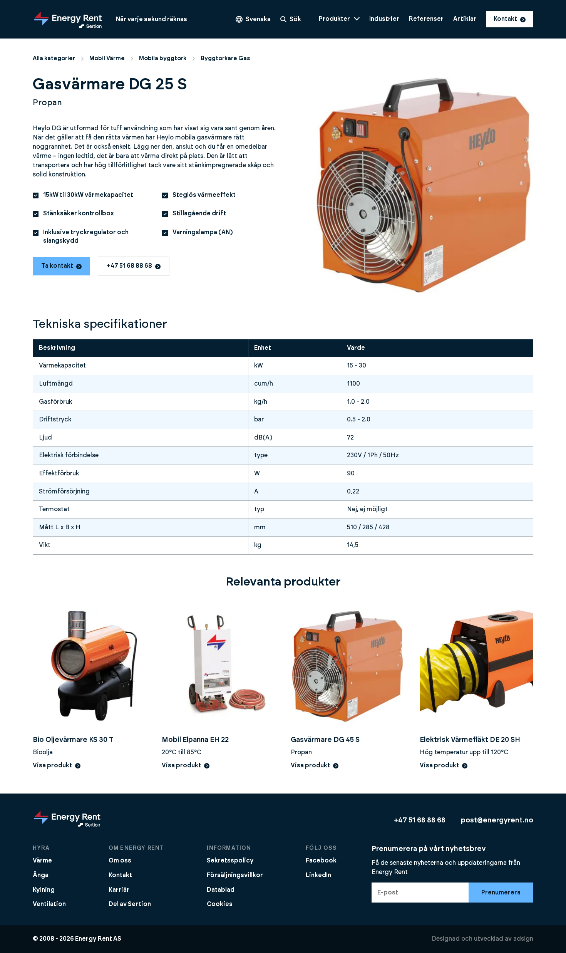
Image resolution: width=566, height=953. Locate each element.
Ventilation (49, 904)
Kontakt (505, 19)
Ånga (41, 875)
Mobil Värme (107, 58)
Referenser (426, 19)
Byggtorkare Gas (225, 58)
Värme (42, 860)
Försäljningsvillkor (235, 875)
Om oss (120, 860)
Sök (295, 19)
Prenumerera (501, 892)
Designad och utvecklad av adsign (482, 939)
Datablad (220, 890)
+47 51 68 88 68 (129, 266)
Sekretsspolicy (230, 860)
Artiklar (464, 19)
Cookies (220, 904)
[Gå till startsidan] (67, 826)
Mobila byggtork (162, 58)
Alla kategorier (54, 58)
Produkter (334, 19)
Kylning (44, 890)
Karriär (119, 890)
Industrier (384, 19)
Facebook (321, 860)
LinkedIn (318, 875)
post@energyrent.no (497, 820)
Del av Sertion (130, 904)
